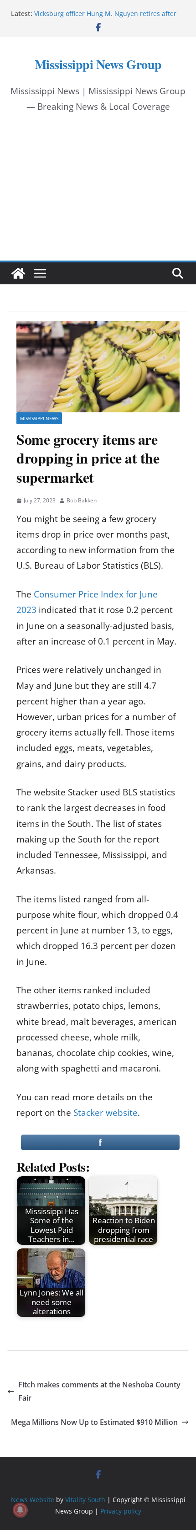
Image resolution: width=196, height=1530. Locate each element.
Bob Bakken (82, 500)
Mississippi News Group (98, 64)
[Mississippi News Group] (18, 273)
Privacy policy (120, 1511)
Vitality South (85, 1499)
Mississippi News (39, 418)
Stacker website (105, 1113)
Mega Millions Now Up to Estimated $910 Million (94, 1422)
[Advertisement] (98, 195)
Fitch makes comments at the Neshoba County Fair (99, 1391)
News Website (32, 1499)
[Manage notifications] (20, 1510)
